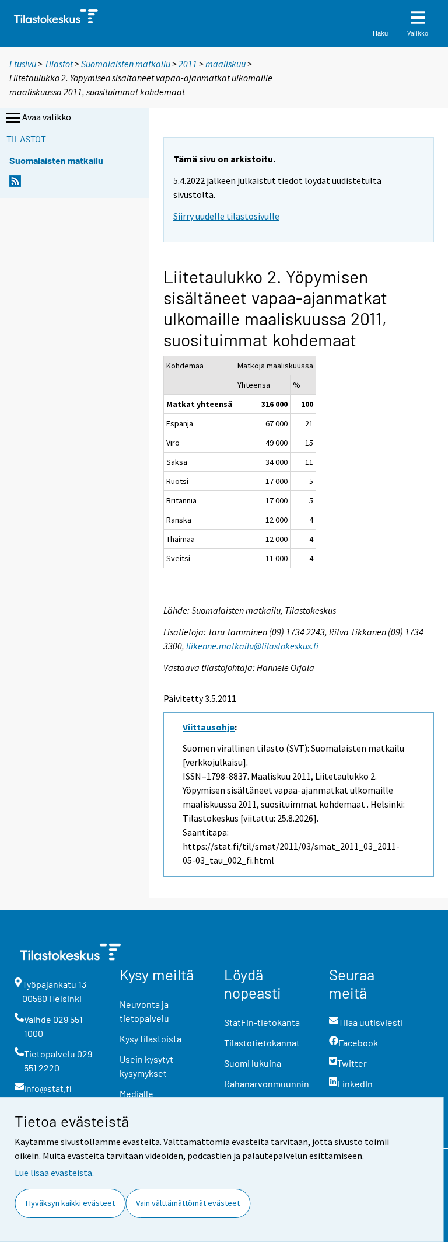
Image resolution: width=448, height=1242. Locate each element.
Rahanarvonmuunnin (266, 1083)
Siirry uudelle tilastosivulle (226, 216)
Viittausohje (209, 727)
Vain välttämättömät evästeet (188, 1203)
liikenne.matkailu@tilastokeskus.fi (252, 646)
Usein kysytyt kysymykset (146, 1066)
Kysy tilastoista (150, 1038)
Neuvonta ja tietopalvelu (144, 1011)
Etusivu (22, 63)
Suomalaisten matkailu (126, 63)
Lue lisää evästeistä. (54, 1172)
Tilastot (58, 63)
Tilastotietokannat (262, 1042)
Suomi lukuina (252, 1063)
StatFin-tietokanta (262, 1022)
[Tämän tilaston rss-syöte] (15, 184)
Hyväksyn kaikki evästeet (70, 1203)
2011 (187, 63)
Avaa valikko (46, 117)
